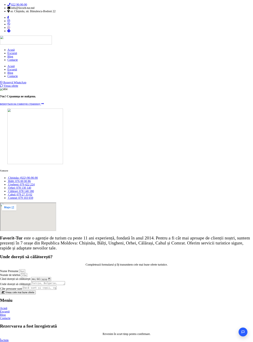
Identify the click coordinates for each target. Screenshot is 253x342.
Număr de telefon (10, 275)
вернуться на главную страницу (20, 103)
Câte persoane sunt (11, 288)
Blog (10, 56)
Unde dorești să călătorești (15, 284)
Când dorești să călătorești (15, 278)
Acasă (11, 49)
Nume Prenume (9, 271)
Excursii (12, 53)
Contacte (12, 59)
